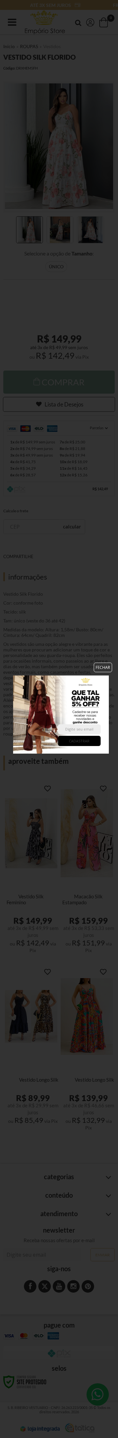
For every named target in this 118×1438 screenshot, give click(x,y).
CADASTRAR (79, 740)
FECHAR (103, 667)
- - (14, 714)
